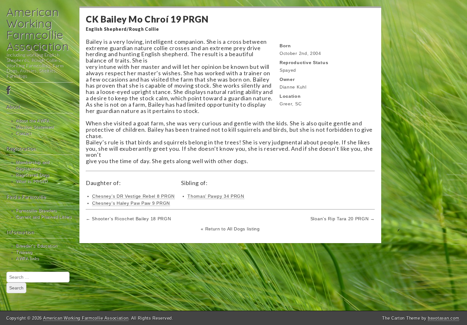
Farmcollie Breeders (36, 211)
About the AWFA (33, 121)
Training (24, 252)
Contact (24, 133)
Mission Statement (35, 127)
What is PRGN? (32, 181)
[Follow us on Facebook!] (39, 90)
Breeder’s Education (36, 246)
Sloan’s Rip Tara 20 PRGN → (342, 218)
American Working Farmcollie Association (37, 29)
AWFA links (27, 258)
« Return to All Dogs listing (230, 228)
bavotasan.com (443, 318)
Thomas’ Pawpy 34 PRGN (215, 196)
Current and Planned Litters (44, 217)
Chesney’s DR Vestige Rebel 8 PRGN (133, 196)
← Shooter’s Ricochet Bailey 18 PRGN (128, 218)
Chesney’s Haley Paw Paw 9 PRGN (131, 203)
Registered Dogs (33, 175)
